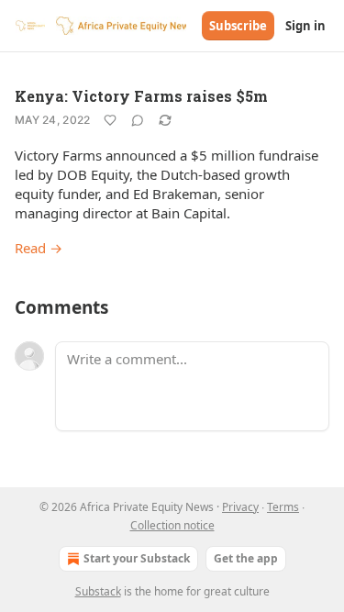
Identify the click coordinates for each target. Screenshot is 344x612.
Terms (283, 507)
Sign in (305, 25)
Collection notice (172, 525)
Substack (98, 591)
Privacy (240, 507)
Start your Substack (136, 558)
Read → (38, 248)
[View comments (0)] (138, 120)
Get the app (246, 558)
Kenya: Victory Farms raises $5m (141, 96)
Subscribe (238, 25)
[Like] (110, 120)
